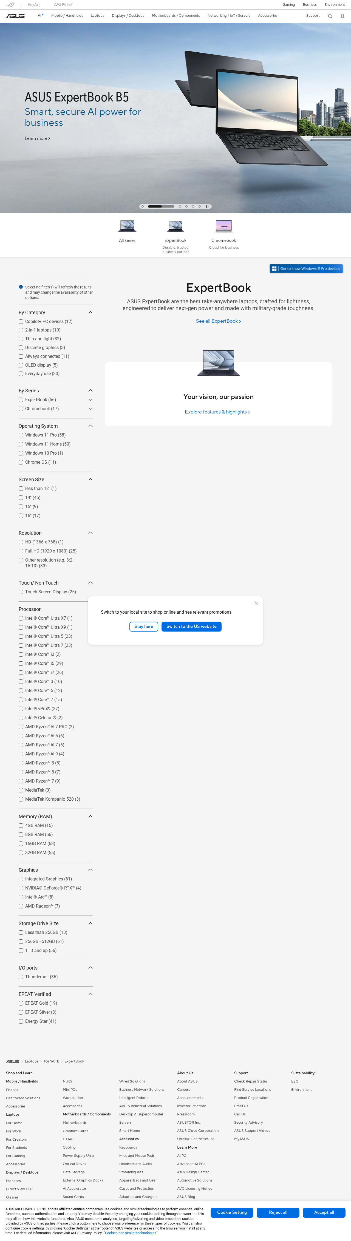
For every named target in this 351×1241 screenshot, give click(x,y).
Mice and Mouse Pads (137, 1156)
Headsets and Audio (135, 1164)
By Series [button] (29, 390)
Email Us (241, 1106)
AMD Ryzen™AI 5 (35, 734)
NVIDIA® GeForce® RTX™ (43, 886)
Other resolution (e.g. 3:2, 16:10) (49, 558)
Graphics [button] (28, 870)
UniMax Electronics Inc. (196, 1139)
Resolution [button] (30, 533)
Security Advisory (248, 1122)
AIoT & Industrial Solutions (140, 1106)
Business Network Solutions (141, 1089)
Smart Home (129, 1131)
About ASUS (187, 1081)
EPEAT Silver (31, 1010)
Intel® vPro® (31, 707)
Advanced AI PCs (191, 1164)
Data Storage (74, 1172)
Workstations (73, 1098)
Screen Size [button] (31, 479)
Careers (183, 1089)
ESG (294, 1081)
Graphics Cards (75, 1131)
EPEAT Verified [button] (35, 994)
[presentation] (21, 287)
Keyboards (128, 1147)
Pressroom (186, 1114)
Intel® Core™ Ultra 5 (38, 635)
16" (22, 514)
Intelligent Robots (133, 1098)
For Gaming (15, 1156)
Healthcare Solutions (23, 1098)
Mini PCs (70, 1089)
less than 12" (31, 487)
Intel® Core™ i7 (33, 671)
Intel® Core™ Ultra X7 (39, 616)
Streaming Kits (131, 1172)
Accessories (16, 1106)
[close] (256, 603)
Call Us (240, 1114)
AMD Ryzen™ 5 (33, 770)
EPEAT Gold (30, 1001)
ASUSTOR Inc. (189, 1122)
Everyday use (31, 372)
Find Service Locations (252, 1089)
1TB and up (30, 949)
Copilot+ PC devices (38, 320)
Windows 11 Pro (34, 433)
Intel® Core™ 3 (33, 680)
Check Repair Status (251, 1081)
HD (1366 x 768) (34, 540)
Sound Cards (73, 1197)
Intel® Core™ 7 (33, 698)
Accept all (324, 1212)
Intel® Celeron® (34, 716)
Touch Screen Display (40, 590)
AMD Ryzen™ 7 (33, 779)
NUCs (68, 1081)
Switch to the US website (191, 626)
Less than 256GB (35, 931)
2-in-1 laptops (32, 328)
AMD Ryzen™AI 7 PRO (40, 725)
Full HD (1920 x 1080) (40, 549)
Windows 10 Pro (34, 451)
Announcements (190, 1098)
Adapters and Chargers (138, 1197)
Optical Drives (74, 1164)
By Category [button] (32, 312)
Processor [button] (30, 609)
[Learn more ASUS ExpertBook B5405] (175, 211)
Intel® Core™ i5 (33, 662)
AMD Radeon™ (33, 904)
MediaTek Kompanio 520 (43, 797)
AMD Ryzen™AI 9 (35, 752)
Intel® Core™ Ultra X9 (39, 625)
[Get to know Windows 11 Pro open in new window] (307, 269)
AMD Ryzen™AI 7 (35, 743)
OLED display (32, 363)
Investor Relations (191, 1106)
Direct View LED (19, 1189)
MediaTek (28, 788)
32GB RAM (29, 851)
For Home (14, 1123)
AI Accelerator (74, 1188)
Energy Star (30, 1019)
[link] (15, 16)
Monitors (13, 1181)
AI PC (181, 1156)
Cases (68, 1139)
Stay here (143, 626)
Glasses (12, 1197)
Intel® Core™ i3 (33, 653)
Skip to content (9, 16)
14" (22, 496)
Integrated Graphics (37, 877)
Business (310, 4)
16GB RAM (29, 842)
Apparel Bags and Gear (138, 1180)
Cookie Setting (232, 1212)
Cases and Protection (136, 1188)
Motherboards (75, 1123)
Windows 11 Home (37, 442)
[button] (288, 4)
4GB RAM (28, 824)
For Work (13, 1131)
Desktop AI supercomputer (141, 1114)
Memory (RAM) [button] (35, 816)
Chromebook (31, 407)
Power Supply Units (79, 1156)
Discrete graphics (35, 346)
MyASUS (241, 1139)
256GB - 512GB (33, 940)
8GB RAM (28, 833)
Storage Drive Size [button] (39, 923)
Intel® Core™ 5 (33, 689)
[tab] (142, 206)
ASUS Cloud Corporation (198, 1131)
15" (22, 505)
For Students (16, 1148)
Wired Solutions (132, 1081)
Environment (334, 4)
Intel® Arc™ (30, 895)
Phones (12, 1090)
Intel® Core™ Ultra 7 (38, 644)
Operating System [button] (38, 426)
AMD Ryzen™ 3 (33, 761)
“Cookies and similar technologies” (131, 1233)
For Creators (16, 1139)
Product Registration (251, 1098)
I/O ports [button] (28, 968)
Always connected (36, 355)
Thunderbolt (30, 975)
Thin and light (32, 337)
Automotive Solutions (194, 1180)
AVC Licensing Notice (194, 1188)
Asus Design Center (193, 1172)
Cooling (69, 1147)
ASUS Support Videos (252, 1131)
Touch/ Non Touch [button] (39, 583)
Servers (125, 1122)
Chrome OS (30, 460)
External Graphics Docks (83, 1180)
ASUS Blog (186, 1197)
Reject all (278, 1212)
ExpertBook (30, 398)
